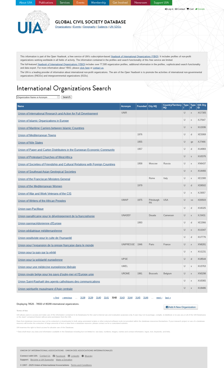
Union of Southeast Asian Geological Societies (47, 171)
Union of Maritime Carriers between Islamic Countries (51, 128)
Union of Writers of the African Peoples (42, 200)
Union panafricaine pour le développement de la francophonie (56, 216)
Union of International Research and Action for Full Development (58, 113)
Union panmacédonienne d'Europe (39, 223)
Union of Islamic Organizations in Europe (43, 120)
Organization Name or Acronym (32, 97)
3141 (106, 297)
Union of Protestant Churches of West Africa (45, 157)
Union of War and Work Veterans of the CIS (44, 193)
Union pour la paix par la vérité (37, 252)
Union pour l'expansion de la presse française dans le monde (56, 245)
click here (85, 68)
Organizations (63, 26)
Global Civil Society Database (90, 22)
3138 (82, 297)
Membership (98, 2)
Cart (191, 9)
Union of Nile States (30, 142)
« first (56, 297)
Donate (201, 9)
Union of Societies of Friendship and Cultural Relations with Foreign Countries (66, 164)
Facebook (60, 356)
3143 (122, 297)
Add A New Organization (182, 307)
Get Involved (120, 2)
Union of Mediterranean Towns (37, 135)
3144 (130, 297)
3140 (98, 297)
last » (168, 297)
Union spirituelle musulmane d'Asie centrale (45, 288)
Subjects (103, 26)
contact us (98, 68)
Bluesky (88, 356)
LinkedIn (75, 356)
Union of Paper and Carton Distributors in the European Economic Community (66, 149)
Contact (181, 9)
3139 (90, 297)
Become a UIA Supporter (42, 360)
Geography (89, 26)
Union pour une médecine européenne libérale (47, 267)
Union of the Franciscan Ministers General (44, 179)
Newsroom (140, 2)
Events (80, 2)
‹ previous (67, 297)
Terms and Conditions (81, 365)
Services (65, 2)
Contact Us (45, 356)
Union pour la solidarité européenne (40, 259)
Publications (46, 2)
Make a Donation (64, 360)
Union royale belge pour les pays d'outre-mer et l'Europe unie (56, 274)
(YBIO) (134, 56)
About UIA (25, 2)
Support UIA (161, 2)
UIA (30, 20)
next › (159, 297)
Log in (170, 9)
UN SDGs (115, 26)
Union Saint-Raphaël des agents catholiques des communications (59, 281)
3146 (145, 297)
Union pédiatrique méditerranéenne (40, 230)
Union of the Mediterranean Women (40, 186)
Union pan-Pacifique (31, 208)
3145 (137, 297)
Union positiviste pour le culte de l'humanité (45, 237)
